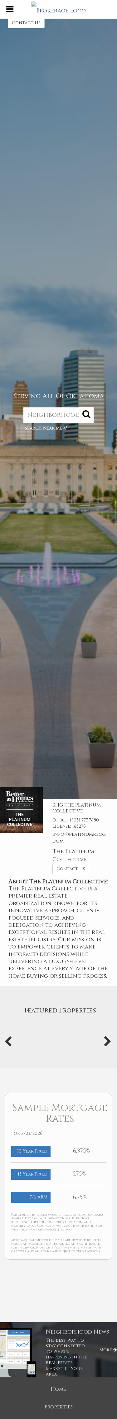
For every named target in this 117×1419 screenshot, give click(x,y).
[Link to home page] (58, 9)
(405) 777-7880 (84, 820)
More (106, 1350)
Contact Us (26, 23)
